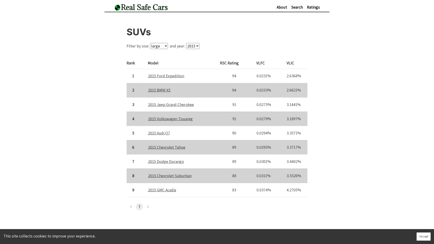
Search (297, 7)
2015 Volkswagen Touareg (170, 118)
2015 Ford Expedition (166, 75)
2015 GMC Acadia (162, 189)
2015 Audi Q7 (159, 133)
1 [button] (139, 206)
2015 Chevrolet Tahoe (166, 147)
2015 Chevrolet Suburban (170, 175)
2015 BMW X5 (159, 90)
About (282, 7)
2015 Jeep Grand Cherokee (171, 104)
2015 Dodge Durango (166, 161)
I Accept (423, 236)
